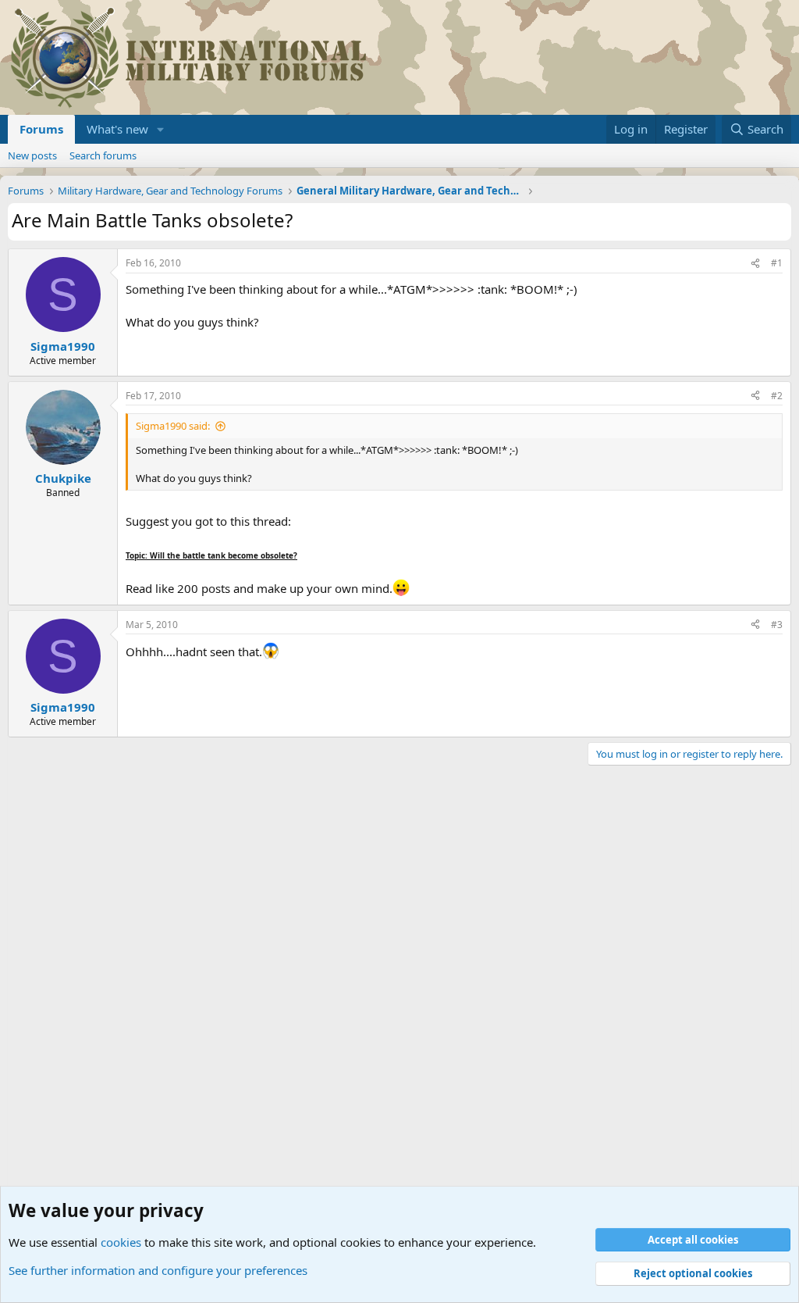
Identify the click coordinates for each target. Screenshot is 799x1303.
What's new (117, 129)
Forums (41, 129)
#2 (777, 395)
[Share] (755, 264)
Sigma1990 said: (173, 426)
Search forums (103, 155)
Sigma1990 (62, 346)
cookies (121, 1242)
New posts (32, 155)
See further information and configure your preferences (158, 1270)
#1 (777, 263)
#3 (777, 624)
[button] (161, 129)
